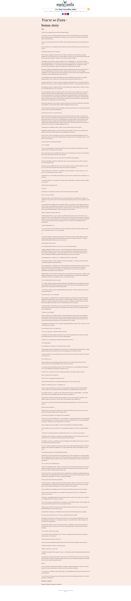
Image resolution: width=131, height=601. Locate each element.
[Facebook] (63, 14)
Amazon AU (54, 584)
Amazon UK (49, 584)
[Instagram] (65, 14)
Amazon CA (59, 584)
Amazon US (43, 584)
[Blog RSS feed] (89, 9)
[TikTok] (68, 14)
